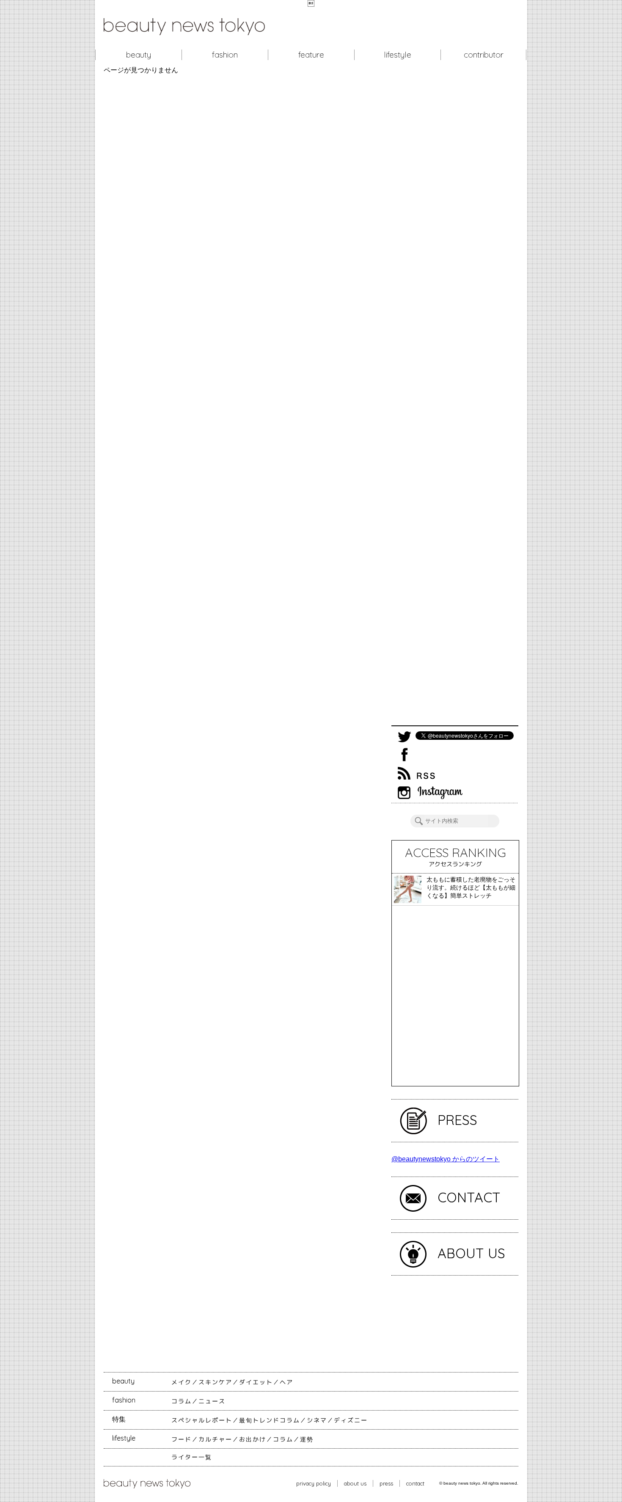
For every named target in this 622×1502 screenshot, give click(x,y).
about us (355, 1483)
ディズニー (351, 1420)
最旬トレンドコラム (269, 1420)
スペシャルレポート (201, 1420)
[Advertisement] (454, 400)
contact (415, 1483)
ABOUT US (471, 1253)
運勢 (307, 1439)
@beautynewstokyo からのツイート (445, 1159)
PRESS (457, 1119)
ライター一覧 (191, 1457)
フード (181, 1439)
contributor (484, 55)
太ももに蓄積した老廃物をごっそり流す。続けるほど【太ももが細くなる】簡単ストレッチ (471, 887)
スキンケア (215, 1382)
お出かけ (252, 1439)
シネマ (317, 1420)
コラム (181, 1401)
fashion (225, 55)
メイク (181, 1382)
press (386, 1483)
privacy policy (313, 1483)
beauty (138, 55)
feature (311, 55)
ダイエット (256, 1382)
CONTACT (469, 1197)
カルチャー (215, 1439)
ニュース (212, 1401)
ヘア (286, 1382)
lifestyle (397, 55)
